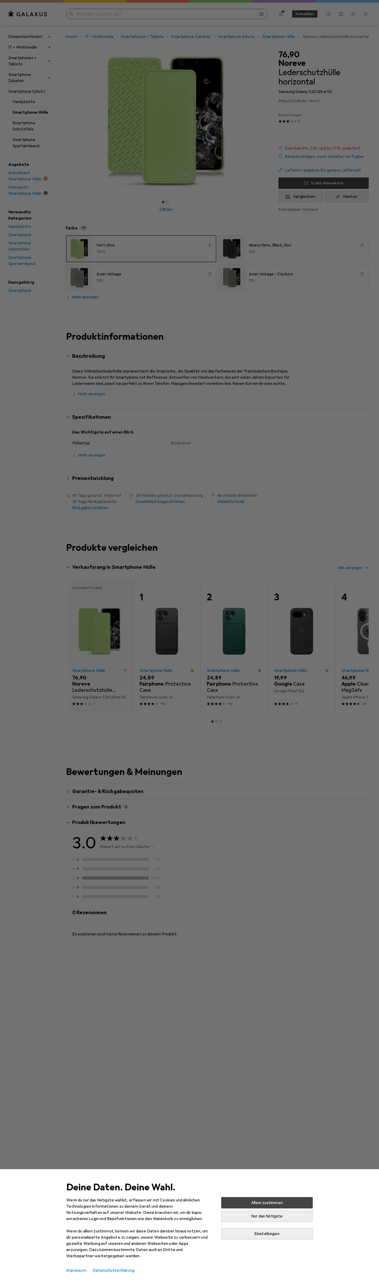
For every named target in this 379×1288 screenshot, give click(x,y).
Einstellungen (266, 1233)
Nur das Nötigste (267, 1216)
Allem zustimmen (267, 1202)
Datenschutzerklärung (113, 1270)
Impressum (76, 1270)
